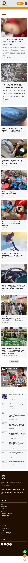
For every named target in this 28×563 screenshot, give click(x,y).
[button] (25, 551)
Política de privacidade (6, 532)
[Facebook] (5, 544)
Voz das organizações (6, 513)
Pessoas (3, 508)
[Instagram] (2, 544)
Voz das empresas (5, 515)
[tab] (7, 391)
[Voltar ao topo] (25, 556)
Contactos (3, 530)
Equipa (2, 527)
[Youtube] (7, 544)
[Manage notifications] (24, 560)
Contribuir (20, 3)
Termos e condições (6, 534)
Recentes (7, 391)
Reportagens (4, 506)
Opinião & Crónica (5, 510)
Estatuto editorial (5, 528)
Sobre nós (3, 525)
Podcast (3, 511)
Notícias (3, 504)
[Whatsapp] (10, 544)
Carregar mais (14, 361)
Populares (21, 391)
